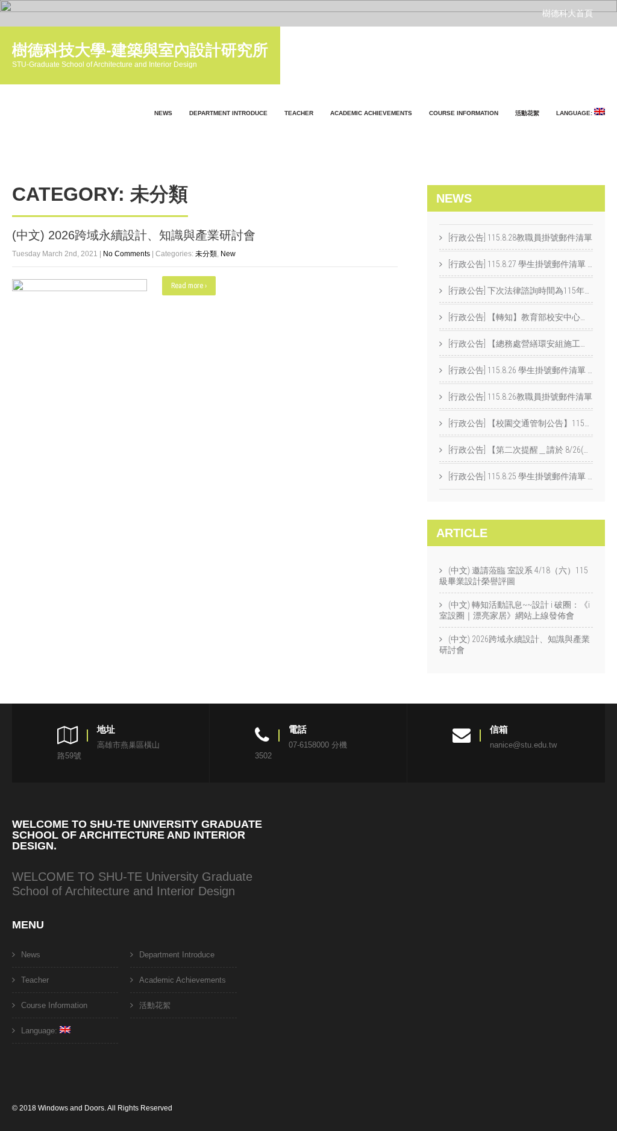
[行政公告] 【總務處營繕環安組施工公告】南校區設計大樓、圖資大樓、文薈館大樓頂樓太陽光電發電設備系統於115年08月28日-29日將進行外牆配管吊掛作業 (520, 343)
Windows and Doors (71, 1108)
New (228, 254)
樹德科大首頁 (567, 13)
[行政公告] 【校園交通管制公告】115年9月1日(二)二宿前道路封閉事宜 (520, 423)
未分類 (206, 254)
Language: (575, 113)
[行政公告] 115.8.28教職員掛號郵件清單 (520, 237)
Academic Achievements (371, 113)
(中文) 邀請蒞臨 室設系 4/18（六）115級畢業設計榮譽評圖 (513, 576)
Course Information (463, 113)
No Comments (126, 254)
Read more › (189, 286)
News (163, 113)
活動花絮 (527, 113)
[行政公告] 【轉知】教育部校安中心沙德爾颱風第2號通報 (520, 317)
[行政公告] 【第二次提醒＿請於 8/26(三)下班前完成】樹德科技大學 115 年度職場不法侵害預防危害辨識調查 (520, 450)
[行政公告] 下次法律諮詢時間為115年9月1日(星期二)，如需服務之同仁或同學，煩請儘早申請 (520, 290)
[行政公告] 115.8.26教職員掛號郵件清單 (520, 397)
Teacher (298, 113)
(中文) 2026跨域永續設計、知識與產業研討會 (133, 235)
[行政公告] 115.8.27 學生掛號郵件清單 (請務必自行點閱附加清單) (520, 264)
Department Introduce (228, 113)
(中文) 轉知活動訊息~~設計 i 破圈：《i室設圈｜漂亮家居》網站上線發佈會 (514, 610)
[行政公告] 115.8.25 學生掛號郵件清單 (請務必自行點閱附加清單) (520, 476)
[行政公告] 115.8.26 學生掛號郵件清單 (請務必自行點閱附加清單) (520, 370)
